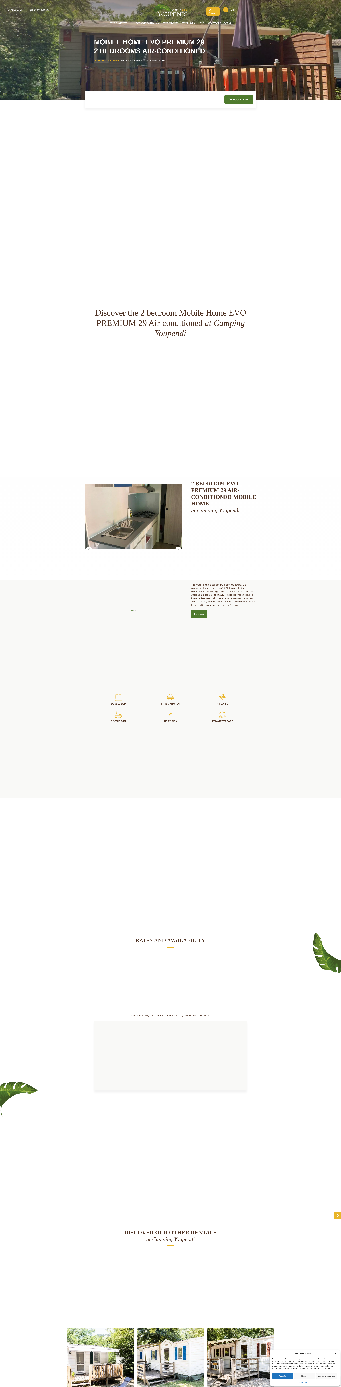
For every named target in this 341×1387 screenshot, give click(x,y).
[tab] (132, 610)
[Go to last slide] (89, 549)
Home (97, 60)
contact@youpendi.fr (40, 10)
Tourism (187, 23)
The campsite (118, 23)
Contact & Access (219, 23)
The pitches (170, 23)
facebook (225, 9)
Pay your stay (240, 99)
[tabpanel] (134, 549)
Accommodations (145, 23)
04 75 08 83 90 (15, 10)
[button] (335, 1353)
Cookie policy (303, 1382)
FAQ (202, 23)
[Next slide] (178, 549)
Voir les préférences (326, 1376)
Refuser (304, 1376)
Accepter (283, 1376)
